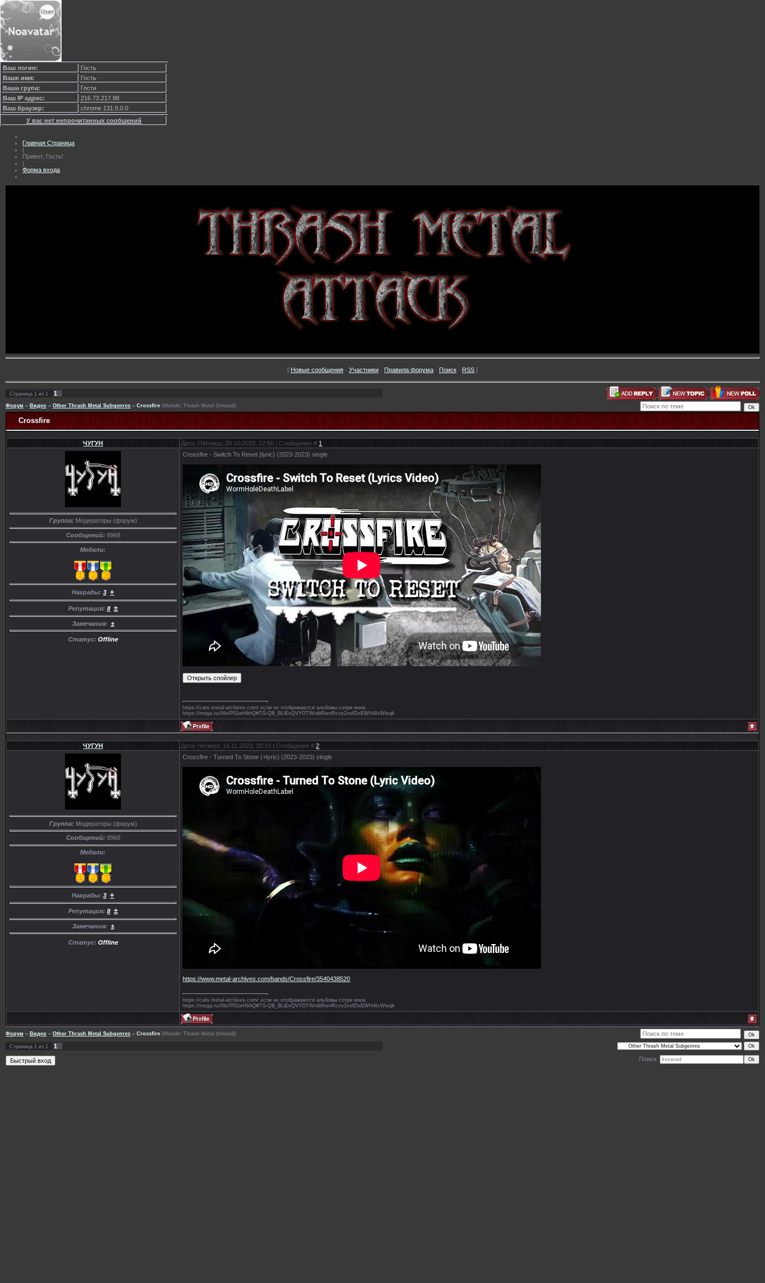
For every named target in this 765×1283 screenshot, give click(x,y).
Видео (38, 405)
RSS (468, 369)
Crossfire (148, 405)
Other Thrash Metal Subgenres (91, 405)
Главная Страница (48, 143)
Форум (15, 405)
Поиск (447, 369)
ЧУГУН (93, 443)
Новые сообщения (317, 369)
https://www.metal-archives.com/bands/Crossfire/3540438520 (266, 978)
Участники (364, 369)
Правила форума (408, 369)
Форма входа (41, 169)
